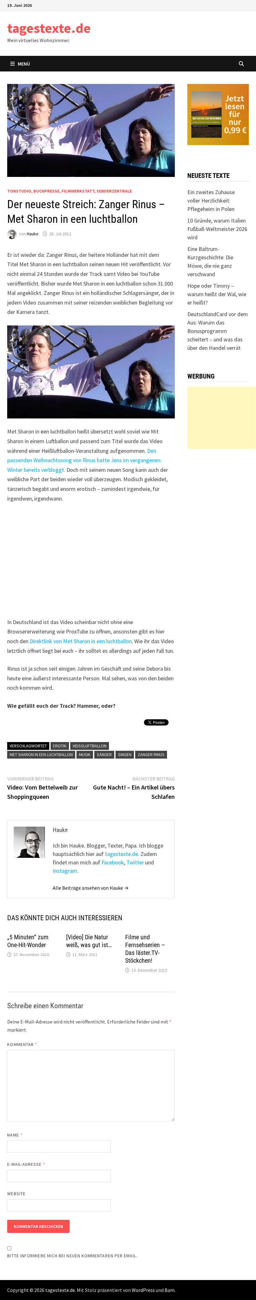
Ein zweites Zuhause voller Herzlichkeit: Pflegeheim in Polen (211, 200)
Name (14, 1135)
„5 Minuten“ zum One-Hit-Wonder (27, 941)
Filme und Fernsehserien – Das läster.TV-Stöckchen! (145, 948)
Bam (170, 1290)
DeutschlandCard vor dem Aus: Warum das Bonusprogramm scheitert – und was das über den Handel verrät (217, 330)
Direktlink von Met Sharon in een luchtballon (81, 641)
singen (124, 754)
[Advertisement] (221, 418)
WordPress (143, 1290)
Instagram (65, 870)
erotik (59, 746)
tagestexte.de (49, 28)
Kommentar (22, 1044)
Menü (24, 64)
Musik (85, 754)
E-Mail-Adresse (26, 1164)
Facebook (112, 862)
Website (16, 1193)
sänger (104, 754)
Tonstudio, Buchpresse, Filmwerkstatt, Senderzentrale (69, 191)
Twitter (135, 862)
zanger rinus (151, 754)
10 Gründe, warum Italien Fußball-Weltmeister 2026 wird (217, 229)
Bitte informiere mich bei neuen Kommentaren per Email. (72, 1255)
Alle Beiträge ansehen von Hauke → (91, 888)
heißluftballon (89, 746)
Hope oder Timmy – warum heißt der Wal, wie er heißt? (216, 294)
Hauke (32, 234)
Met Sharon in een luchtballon (41, 754)
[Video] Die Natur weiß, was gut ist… (89, 941)
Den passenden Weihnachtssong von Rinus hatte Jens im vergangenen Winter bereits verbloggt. (83, 460)
